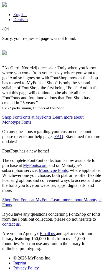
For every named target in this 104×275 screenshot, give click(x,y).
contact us (11, 224)
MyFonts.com (35, 165)
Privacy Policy (26, 268)
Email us (48, 233)
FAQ (58, 136)
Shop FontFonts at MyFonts (26, 117)
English (20, 14)
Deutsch (20, 19)
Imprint (19, 263)
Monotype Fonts (53, 170)
